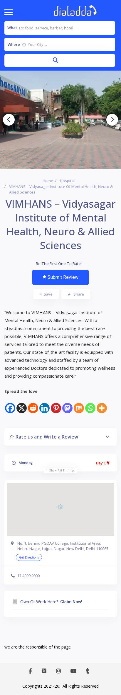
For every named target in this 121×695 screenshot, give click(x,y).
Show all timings (62, 470)
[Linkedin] (44, 404)
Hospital (67, 180)
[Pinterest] (56, 404)
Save (48, 294)
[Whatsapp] (90, 404)
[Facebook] (10, 404)
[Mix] (79, 404)
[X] (21, 404)
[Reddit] (33, 404)
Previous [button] (9, 120)
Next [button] (112, 120)
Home (48, 180)
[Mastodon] (67, 404)
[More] (102, 404)
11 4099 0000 (28, 575)
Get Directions (29, 557)
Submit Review (63, 277)
